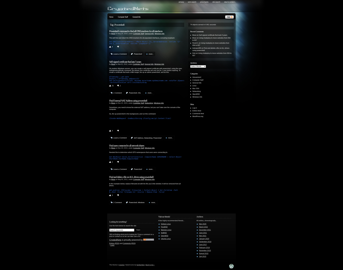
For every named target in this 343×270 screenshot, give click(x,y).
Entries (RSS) (114, 243)
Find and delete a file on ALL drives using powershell (131, 176)
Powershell (138, 54)
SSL (139, 93)
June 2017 (203, 245)
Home (111, 17)
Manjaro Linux (166, 230)
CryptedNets (115, 240)
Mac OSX (195, 88)
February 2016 (204, 248)
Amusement (196, 77)
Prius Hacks (204, 2)
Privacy (181, 2)
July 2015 (202, 256)
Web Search (192, 2)
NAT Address (138, 138)
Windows (141, 202)
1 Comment (117, 93)
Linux (194, 86)
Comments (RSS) (129, 243)
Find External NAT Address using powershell (128, 100)
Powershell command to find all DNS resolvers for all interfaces (135, 31)
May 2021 (202, 236)
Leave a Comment (120, 54)
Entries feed (196, 111)
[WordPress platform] (231, 268)
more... (151, 54)
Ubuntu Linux (166, 239)
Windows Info (159, 34)
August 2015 (203, 253)
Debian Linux (166, 224)
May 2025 (202, 224)
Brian (113, 34)
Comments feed (198, 114)
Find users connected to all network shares (126, 145)
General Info (136, 17)
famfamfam (141, 265)
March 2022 (203, 227)
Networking (149, 103)
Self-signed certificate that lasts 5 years (125, 61)
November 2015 (205, 250)
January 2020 (204, 239)
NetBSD (164, 233)
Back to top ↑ (150, 265)
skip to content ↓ (230, 2)
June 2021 (203, 233)
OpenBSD (196, 94)
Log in (194, 108)
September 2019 (205, 242)
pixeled (121, 265)
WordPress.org (197, 116)
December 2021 (205, 230)
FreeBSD (164, 227)
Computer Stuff (123, 17)
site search (216, 2)
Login (112, 245)
